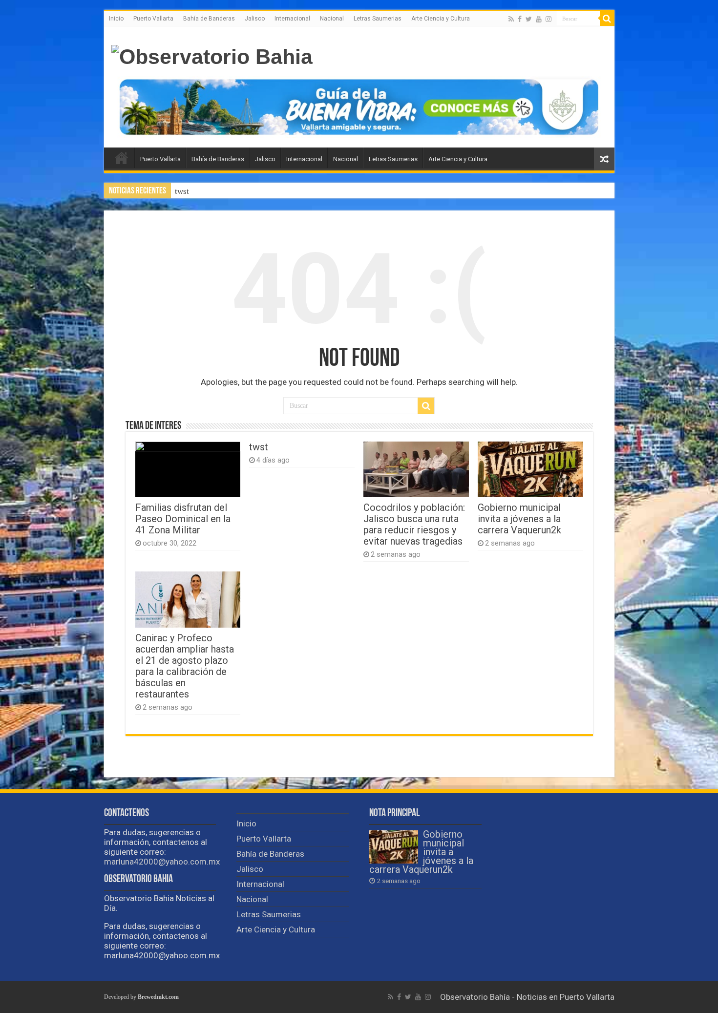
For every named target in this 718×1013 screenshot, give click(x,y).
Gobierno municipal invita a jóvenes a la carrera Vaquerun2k (519, 519)
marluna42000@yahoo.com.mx (162, 861)
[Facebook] (520, 19)
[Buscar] (607, 18)
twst (182, 191)
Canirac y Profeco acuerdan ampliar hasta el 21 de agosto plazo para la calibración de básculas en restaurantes (184, 666)
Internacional (292, 18)
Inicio (116, 18)
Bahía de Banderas (209, 18)
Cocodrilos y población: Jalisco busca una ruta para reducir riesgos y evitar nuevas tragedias (414, 524)
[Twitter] (529, 19)
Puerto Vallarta (153, 18)
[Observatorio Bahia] (212, 55)
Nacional (332, 18)
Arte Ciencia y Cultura (440, 18)
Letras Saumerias (377, 18)
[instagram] (548, 19)
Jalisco (255, 18)
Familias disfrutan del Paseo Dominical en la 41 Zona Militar (183, 519)
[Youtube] (539, 19)
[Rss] (511, 19)
